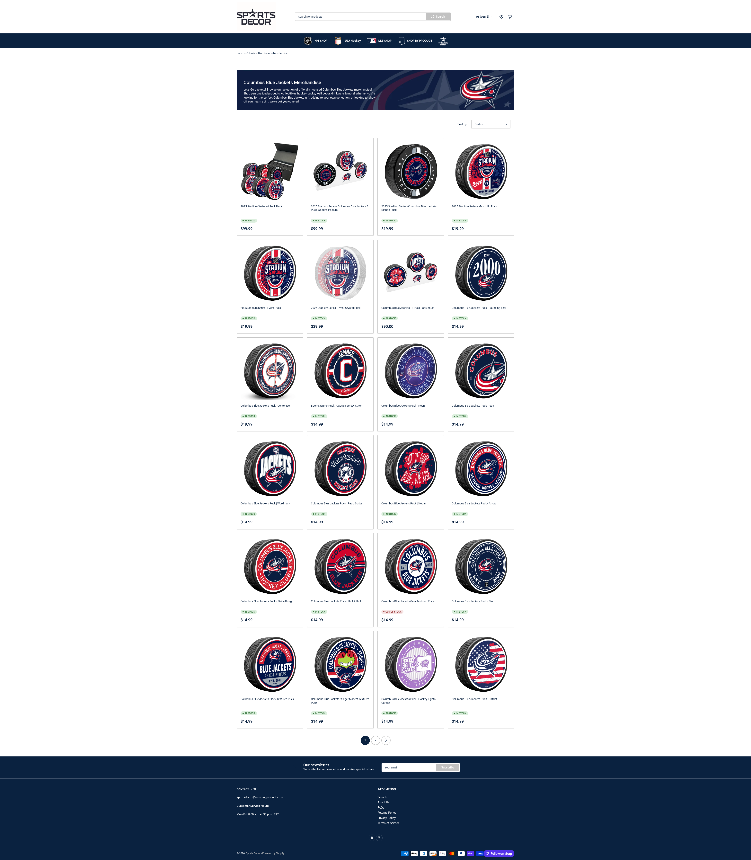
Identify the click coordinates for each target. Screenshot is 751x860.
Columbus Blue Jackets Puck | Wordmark (265, 503)
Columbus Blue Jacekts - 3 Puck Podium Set (407, 307)
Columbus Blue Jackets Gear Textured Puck (407, 601)
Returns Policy (386, 812)
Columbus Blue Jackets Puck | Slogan (404, 503)
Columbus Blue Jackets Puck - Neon (403, 405)
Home (240, 53)
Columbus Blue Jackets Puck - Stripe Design (267, 601)
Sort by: (462, 124)
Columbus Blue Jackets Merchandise (267, 53)
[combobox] (373, 17)
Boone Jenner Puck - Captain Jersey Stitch (336, 405)
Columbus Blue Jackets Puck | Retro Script (336, 503)
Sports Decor (253, 853)
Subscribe (447, 767)
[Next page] (386, 740)
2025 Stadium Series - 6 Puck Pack (261, 206)
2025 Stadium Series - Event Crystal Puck (335, 307)
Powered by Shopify (273, 853)
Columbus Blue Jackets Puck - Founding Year (479, 307)
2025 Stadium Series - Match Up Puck (474, 206)
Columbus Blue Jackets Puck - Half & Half (336, 601)
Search (440, 16)
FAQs (380, 807)
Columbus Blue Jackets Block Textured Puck (267, 699)
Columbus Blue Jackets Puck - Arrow (474, 503)
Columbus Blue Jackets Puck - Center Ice (265, 405)
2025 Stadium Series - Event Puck (261, 307)
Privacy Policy (386, 818)
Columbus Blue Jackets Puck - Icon (473, 405)
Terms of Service (388, 823)
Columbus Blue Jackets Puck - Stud (473, 601)
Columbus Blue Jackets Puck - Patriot (474, 699)
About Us (383, 802)
